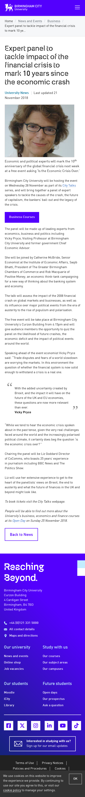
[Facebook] (8, 725)
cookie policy (12, 790)
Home (9, 21)
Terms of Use (24, 763)
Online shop (12, 662)
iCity (7, 699)
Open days (50, 692)
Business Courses (22, 217)
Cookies (60, 768)
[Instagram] (35, 725)
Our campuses (53, 669)
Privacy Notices (52, 763)
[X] (22, 725)
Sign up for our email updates (48, 744)
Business (53, 21)
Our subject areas (55, 662)
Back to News (21, 535)
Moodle (9, 692)
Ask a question (53, 705)
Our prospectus (54, 699)
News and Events (30, 21)
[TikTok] (76, 725)
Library (9, 705)
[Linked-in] (49, 725)
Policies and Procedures (30, 768)
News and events (16, 656)
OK (75, 778)
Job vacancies (14, 669)
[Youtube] (62, 725)
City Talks (69, 185)
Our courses (51, 656)
